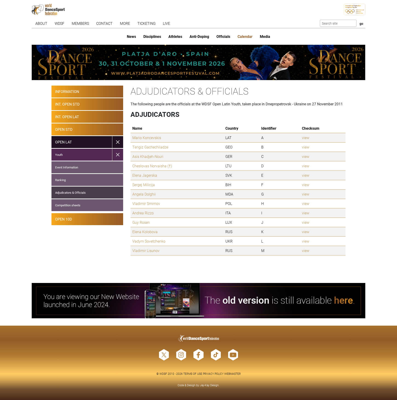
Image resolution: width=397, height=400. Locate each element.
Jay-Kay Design (209, 385)
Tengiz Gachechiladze (150, 147)
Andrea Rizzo (143, 212)
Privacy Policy (213, 373)
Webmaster (232, 373)
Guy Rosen (141, 222)
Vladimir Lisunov (145, 250)
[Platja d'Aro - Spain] (199, 62)
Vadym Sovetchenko (148, 241)
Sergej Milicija (143, 184)
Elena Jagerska (144, 175)
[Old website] (199, 300)
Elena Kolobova (145, 231)
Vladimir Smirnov (146, 203)
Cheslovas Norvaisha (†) (152, 165)
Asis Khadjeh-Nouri (147, 156)
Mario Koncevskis (146, 137)
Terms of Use (192, 373)
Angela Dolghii (144, 194)
